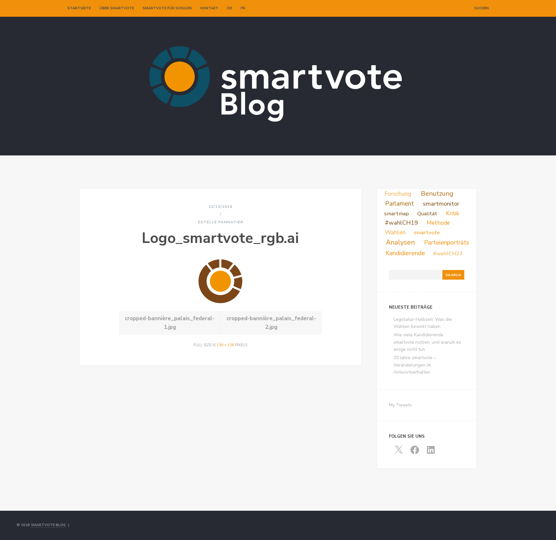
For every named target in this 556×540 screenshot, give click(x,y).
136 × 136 (225, 345)
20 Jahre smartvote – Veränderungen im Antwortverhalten (415, 365)
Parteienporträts (446, 242)
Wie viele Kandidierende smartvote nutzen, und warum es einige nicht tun (427, 342)
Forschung (398, 194)
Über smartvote (116, 8)
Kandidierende (405, 253)
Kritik (452, 213)
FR (243, 8)
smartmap (396, 213)
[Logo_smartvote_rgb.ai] (220, 301)
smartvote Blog (48, 525)
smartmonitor (441, 204)
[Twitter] (447, 8)
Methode (438, 223)
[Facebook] (454, 8)
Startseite (79, 8)
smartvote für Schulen (167, 8)
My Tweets (400, 405)
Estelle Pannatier (220, 222)
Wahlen (395, 232)
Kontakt (209, 8)
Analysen (400, 242)
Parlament (399, 204)
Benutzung (437, 193)
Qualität (427, 213)
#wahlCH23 (448, 253)
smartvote (427, 232)
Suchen (481, 8)
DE (229, 8)
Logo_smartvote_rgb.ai (220, 238)
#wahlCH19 (401, 223)
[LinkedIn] (461, 8)
